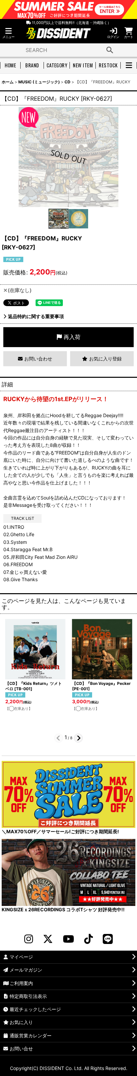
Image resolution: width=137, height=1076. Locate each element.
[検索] (110, 50)
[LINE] (108, 939)
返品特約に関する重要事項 (36, 316)
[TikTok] (88, 939)
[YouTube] (68, 939)
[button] (8, 33)
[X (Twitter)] (48, 939)
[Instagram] (28, 939)
